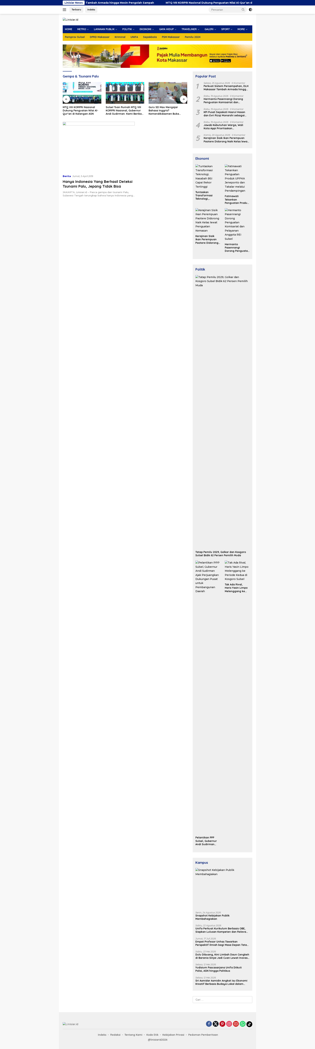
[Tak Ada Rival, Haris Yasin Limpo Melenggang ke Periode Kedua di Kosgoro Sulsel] (237, 571)
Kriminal (120, 37)
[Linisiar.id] (70, 19)
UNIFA (134, 37)
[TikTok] (249, 1024)
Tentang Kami (133, 1034)
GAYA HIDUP (166, 29)
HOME (68, 29)
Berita (67, 176)
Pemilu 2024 (193, 37)
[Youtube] (236, 1024)
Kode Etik (152, 1034)
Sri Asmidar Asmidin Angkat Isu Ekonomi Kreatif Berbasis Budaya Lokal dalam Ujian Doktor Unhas (221, 982)
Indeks (91, 9)
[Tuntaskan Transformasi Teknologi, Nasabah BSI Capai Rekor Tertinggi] (207, 176)
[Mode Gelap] (250, 10)
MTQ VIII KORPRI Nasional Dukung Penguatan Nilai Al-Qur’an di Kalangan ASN (187, 2)
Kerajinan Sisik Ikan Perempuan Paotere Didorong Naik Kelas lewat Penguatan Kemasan (226, 139)
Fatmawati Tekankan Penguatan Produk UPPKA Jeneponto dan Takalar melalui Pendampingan (237, 200)
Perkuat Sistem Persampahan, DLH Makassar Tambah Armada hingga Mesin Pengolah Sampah (226, 87)
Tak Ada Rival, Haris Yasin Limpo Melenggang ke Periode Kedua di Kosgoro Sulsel (236, 588)
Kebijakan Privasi (173, 1034)
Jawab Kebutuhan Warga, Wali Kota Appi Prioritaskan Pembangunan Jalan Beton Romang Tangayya (223, 126)
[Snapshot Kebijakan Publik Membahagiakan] (222, 888)
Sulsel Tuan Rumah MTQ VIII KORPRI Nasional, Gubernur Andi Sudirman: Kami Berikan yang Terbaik (124, 111)
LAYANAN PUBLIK (104, 29)
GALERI (209, 29)
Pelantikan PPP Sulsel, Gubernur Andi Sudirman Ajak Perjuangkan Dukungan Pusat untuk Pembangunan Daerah (206, 841)
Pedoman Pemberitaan (203, 1034)
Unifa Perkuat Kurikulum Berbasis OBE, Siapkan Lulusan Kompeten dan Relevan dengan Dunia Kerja (221, 930)
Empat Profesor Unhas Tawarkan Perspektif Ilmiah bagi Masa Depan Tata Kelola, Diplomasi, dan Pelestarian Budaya (221, 943)
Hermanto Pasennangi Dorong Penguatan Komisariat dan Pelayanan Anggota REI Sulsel (223, 100)
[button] (243, 9)
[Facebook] (209, 1024)
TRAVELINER (189, 29)
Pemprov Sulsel (75, 37)
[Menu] (65, 10)
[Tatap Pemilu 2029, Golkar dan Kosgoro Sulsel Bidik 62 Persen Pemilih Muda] (222, 412)
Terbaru (76, 9)
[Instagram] (229, 1024)
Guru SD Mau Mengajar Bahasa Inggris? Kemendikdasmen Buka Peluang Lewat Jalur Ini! (164, 111)
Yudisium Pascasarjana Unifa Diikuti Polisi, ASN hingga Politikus (218, 969)
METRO (81, 29)
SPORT (225, 29)
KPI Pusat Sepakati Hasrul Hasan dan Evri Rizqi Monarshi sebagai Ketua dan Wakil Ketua (224, 113)
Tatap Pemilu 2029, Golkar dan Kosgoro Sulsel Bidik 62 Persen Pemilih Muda (220, 553)
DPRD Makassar (100, 37)
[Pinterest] (222, 1024)
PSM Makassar (171, 37)
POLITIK (127, 29)
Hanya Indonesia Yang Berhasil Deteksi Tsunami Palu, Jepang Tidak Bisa (98, 184)
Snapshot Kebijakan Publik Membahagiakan (212, 917)
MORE (241, 29)
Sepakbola (150, 37)
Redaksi (115, 1034)
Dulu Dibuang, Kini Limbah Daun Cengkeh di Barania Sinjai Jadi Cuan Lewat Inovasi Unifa (222, 956)
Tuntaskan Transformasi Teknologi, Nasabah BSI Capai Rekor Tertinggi (207, 196)
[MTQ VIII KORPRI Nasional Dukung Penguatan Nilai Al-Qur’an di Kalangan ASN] (82, 93)
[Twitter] (216, 1024)
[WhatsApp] (243, 1024)
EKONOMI (145, 29)
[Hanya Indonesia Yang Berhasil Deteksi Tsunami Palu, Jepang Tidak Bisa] (99, 146)
